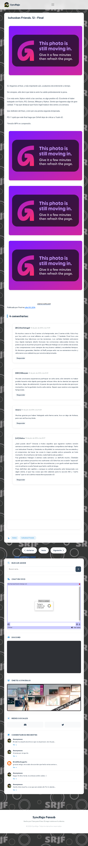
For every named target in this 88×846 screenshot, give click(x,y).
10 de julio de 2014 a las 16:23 (32, 410)
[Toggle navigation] (53, 4)
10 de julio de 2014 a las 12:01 (38, 373)
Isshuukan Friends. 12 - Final (26, 17)
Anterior (30, 550)
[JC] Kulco (20, 438)
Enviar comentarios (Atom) (25, 557)
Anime (14, 538)
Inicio (43, 550)
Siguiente (57, 550)
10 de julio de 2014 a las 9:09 (40, 328)
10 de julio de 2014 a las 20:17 (35, 438)
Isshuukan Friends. (27, 538)
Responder (21, 358)
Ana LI (18, 409)
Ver (14, 745)
